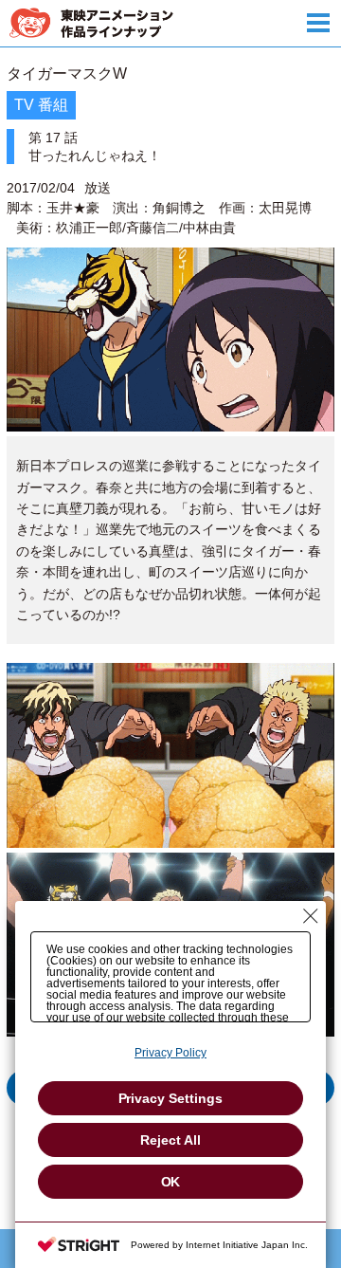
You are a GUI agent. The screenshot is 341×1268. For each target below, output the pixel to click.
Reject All (170, 1140)
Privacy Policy (170, 1052)
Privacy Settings (171, 1098)
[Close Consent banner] (311, 916)
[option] (170, 605)
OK (171, 1181)
